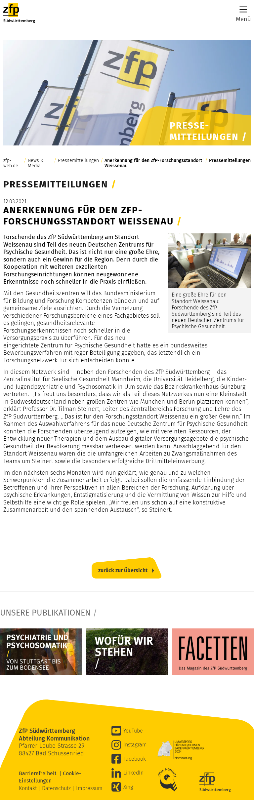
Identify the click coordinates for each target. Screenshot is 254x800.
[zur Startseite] (19, 13)
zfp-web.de (10, 163)
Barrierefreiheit (39, 773)
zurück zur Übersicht (123, 570)
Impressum (89, 788)
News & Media (36, 163)
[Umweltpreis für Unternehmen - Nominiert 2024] (180, 750)
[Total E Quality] (169, 780)
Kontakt (28, 788)
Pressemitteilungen (78, 160)
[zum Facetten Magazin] (213, 651)
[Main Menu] (243, 9)
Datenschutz (57, 788)
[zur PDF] (41, 651)
